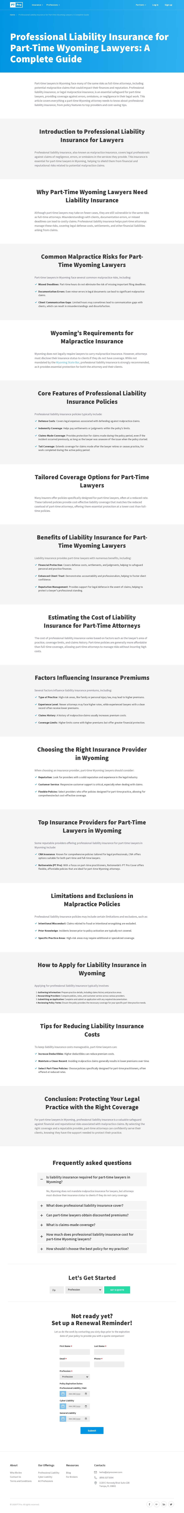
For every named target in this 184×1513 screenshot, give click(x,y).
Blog (68, 1472)
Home (12, 14)
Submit (92, 1430)
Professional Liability (48, 1472)
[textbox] (84, 1289)
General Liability (68, 1413)
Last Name (99, 1346)
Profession (65, 1371)
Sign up (168, 4)
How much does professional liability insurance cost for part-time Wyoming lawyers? (90, 1236)
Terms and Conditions (21, 1481)
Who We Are (16, 1472)
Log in (155, 4)
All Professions (45, 1481)
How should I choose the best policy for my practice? (87, 1248)
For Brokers (72, 1476)
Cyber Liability (67, 1400)
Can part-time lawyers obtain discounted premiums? (87, 1215)
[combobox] (84, 1290)
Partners (140, 4)
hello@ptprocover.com (110, 1472)
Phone (97, 1358)
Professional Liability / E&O (73, 1388)
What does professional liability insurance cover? (84, 1205)
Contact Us (15, 1476)
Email (62, 1358)
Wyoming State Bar (67, 362)
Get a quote (117, 1289)
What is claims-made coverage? (70, 1224)
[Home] (17, 4)
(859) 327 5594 (106, 1477)
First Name (65, 1346)
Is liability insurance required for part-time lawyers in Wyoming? (88, 1179)
